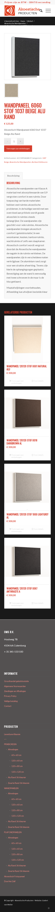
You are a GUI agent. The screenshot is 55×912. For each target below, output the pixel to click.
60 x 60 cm (16, 755)
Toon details (38, 381)
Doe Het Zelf (9, 881)
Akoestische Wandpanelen (20, 162)
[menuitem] (39, 10)
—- (5, 739)
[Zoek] (39, 10)
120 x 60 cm (17, 760)
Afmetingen (13, 749)
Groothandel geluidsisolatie (16, 681)
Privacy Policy (10, 696)
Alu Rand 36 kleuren (40, 162)
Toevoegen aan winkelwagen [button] (17, 382)
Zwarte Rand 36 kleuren (18, 783)
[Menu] (46, 10)
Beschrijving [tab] (13, 176)
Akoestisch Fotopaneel (14, 876)
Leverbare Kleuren (12, 734)
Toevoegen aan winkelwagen (18, 148)
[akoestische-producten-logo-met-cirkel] (23, 10)
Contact (7, 706)
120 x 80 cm (17, 766)
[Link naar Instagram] (48, 908)
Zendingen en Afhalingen (15, 691)
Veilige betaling (11, 701)
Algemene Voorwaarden (15, 686)
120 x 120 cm (17, 772)
